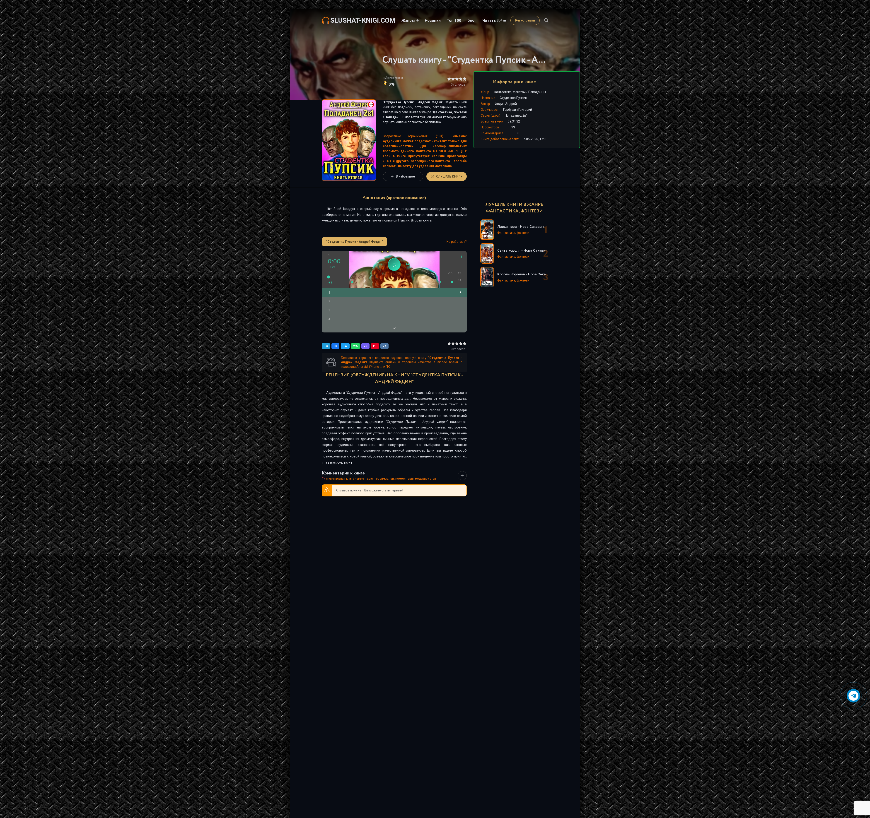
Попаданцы (394, 117)
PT (375, 346)
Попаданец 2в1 (516, 115)
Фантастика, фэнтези (450, 112)
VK (384, 346)
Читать (489, 20)
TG (326, 346)
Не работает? (457, 241)
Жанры (408, 20)
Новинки (433, 20)
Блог (471, 20)
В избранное (405, 176)
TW (345, 346)
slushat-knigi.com (362, 20)
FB (335, 346)
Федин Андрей (506, 104)
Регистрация (525, 20)
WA (355, 346)
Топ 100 (454, 20)
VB (365, 346)
